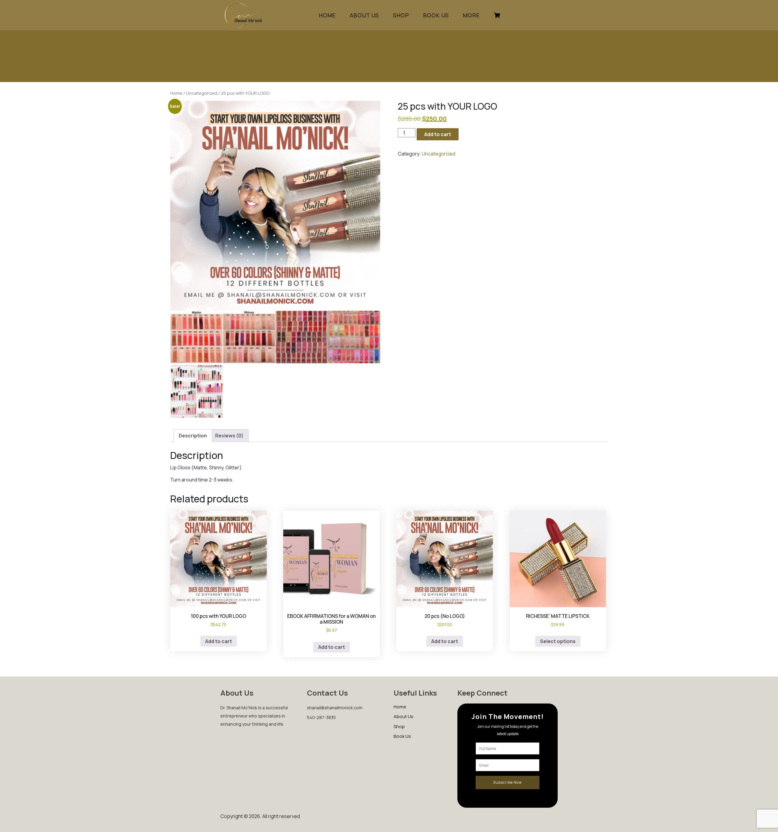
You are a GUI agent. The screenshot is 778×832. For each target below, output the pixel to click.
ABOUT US (364, 15)
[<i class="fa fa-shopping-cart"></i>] (497, 15)
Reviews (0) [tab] (229, 435)
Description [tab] (193, 435)
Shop (399, 726)
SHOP (401, 15)
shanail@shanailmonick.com (335, 707)
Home (327, 15)
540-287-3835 (321, 717)
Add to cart (437, 134)
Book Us (436, 15)
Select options (558, 641)
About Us (403, 716)
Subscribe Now (507, 782)
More (471, 15)
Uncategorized (201, 93)
